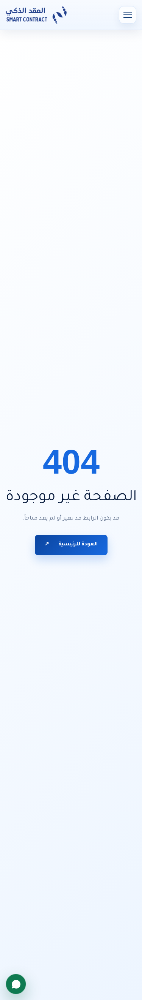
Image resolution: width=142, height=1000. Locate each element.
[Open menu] (127, 15)
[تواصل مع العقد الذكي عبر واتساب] (16, 984)
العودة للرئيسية (71, 544)
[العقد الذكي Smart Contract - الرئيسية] (36, 15)
